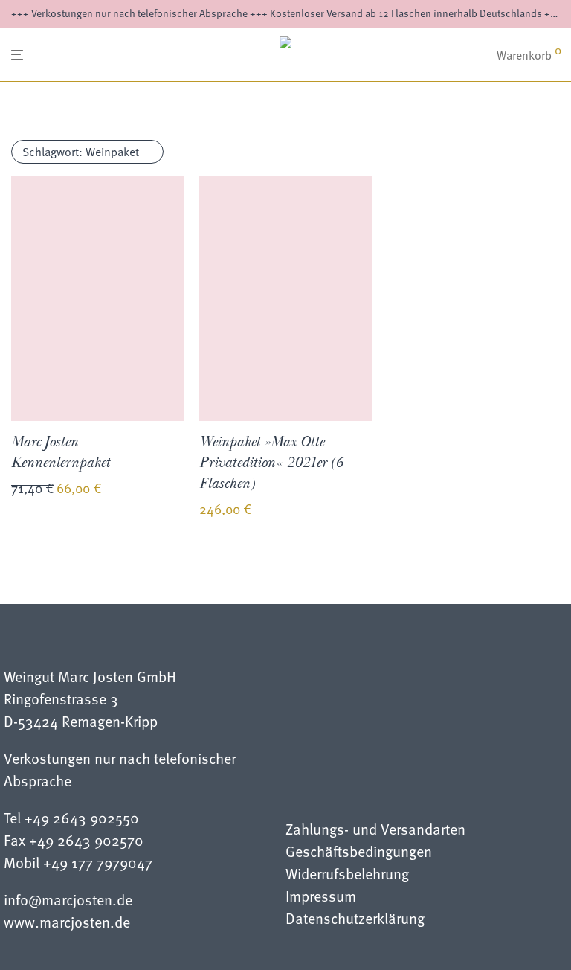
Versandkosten (126, 490)
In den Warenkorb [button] (47, 542)
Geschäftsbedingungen (359, 853)
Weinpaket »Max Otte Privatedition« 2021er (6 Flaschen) (271, 462)
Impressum (321, 897)
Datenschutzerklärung (355, 919)
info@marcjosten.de (68, 899)
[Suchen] (474, 55)
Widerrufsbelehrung (347, 875)
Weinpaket (80, 152)
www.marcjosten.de (67, 921)
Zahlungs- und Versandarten (375, 830)
